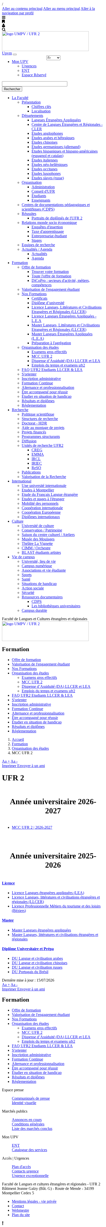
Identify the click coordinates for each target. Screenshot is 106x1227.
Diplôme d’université (48, 303)
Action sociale (33, 588)
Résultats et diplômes (38, 401)
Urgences (29, 66)
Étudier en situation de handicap (46, 396)
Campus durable (34, 610)
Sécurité (28, 592)
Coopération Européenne (41, 512)
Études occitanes (44, 169)
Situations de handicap (39, 584)
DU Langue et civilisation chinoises (39, 963)
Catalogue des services (29, 1150)
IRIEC (37, 463)
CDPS (37, 601)
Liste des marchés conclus (32, 1128)
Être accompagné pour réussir (45, 392)
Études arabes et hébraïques (53, 138)
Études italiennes (45, 160)
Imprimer (9, 766)
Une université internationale (44, 485)
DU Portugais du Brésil (30, 972)
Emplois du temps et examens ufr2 (58, 365)
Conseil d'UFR (43, 191)
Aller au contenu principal (22, 8)
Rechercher (12, 89)
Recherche (20, 410)
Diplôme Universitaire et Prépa (28, 949)
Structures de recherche (40, 419)
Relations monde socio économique (49, 222)
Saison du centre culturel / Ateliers (48, 535)
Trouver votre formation (50, 271)
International (21, 481)
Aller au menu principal (61, 8)
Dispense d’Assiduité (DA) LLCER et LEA (66, 361)
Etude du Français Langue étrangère (50, 494)
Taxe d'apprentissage (48, 231)
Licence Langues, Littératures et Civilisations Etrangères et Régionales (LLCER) (67, 309)
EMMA (38, 454)
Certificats (39, 298)
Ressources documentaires (42, 597)
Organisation (32, 182)
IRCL (36, 459)
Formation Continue (37, 383)
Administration (43, 187)
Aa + (6, 761)
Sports (27, 575)
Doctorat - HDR (34, 423)
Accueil (18, 739)
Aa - (14, 761)
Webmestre (20, 1210)
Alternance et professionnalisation (48, 387)
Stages (37, 240)
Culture (17, 521)
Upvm (7, 53)
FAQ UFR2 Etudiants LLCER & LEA (52, 370)
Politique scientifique (38, 414)
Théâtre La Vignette (37, 543)
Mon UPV (20, 61)
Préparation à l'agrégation (51, 343)
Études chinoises (44, 142)
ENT (26, 70)
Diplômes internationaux (41, 517)
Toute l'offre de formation (51, 276)
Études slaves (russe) (48, 178)
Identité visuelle (24, 1103)
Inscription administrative (41, 378)
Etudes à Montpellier (38, 490)
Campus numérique (37, 566)
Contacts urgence (25, 1171)
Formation (20, 263)
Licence (8, 883)
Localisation (41, 111)
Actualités (39, 254)
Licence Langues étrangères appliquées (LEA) (48, 893)
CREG (37, 450)
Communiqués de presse (31, 1098)
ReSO (36, 468)
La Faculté (20, 98)
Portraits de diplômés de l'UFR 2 (57, 218)
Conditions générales (28, 1124)
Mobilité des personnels (40, 503)
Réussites (29, 214)
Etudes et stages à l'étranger (43, 499)
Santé (26, 579)
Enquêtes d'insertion (47, 227)
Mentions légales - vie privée (34, 1201)
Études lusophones (46, 173)
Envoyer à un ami (31, 766)
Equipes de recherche (38, 245)
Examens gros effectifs (49, 352)
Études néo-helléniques (50, 164)
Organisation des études (40, 347)
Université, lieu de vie (39, 561)
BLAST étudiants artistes (41, 552)
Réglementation (34, 405)
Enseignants (41, 200)
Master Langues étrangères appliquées (41, 930)
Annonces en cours (27, 1120)
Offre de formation (36, 267)
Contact (18, 1206)
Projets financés (34, 432)
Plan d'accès (21, 1167)
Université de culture (38, 526)
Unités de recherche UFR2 (42, 445)
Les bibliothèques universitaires (56, 606)
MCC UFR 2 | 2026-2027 (32, 827)
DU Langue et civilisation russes (37, 967)
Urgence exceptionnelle (30, 1176)
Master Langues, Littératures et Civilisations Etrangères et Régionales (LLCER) (66, 327)
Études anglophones (47, 133)
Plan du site (21, 1215)
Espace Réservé (34, 75)
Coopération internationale (42, 508)
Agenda (38, 258)
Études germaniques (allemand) (56, 147)
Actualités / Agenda (37, 249)
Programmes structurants (41, 436)
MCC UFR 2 (42, 356)
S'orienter (29, 374)
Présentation (31, 102)
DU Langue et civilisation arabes (37, 958)
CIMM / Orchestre (36, 548)
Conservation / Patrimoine (42, 530)
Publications (31, 472)
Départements (32, 115)
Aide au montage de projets (43, 428)
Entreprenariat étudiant (49, 236)
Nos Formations (34, 294)
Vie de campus (23, 557)
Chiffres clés (41, 107)
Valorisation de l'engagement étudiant (51, 289)
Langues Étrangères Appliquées (56, 120)
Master (8, 920)
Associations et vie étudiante (44, 570)
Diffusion (29, 441)
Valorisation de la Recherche (44, 477)
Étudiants (39, 196)
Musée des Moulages (38, 539)
